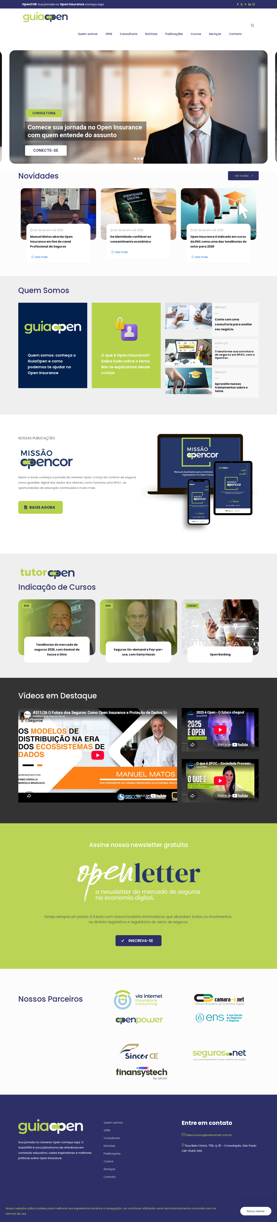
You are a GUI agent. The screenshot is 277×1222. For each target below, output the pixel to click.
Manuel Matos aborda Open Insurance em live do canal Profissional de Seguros (51, 241)
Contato (110, 1177)
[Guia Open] (45, 17)
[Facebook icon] (237, 4)
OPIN (107, 1130)
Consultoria (112, 1138)
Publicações (112, 1153)
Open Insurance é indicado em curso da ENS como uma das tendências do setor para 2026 (218, 241)
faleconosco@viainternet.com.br (209, 1135)
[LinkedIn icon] (249, 4)
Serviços (109, 1169)
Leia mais (41, 257)
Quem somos (113, 1122)
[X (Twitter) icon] (241, 4)
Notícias (109, 1146)
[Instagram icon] (253, 4)
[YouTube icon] (245, 4)
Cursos (108, 1161)
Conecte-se (45, 150)
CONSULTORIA (44, 113)
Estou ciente (256, 1211)
